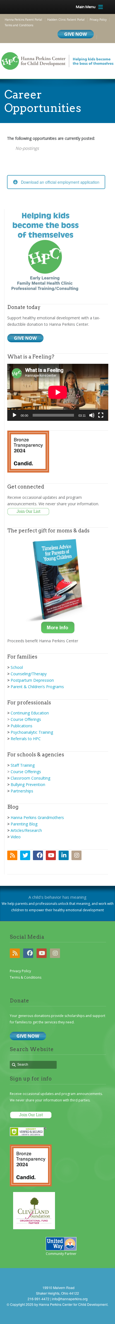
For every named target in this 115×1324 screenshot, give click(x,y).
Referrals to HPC (26, 738)
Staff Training (23, 765)
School (17, 667)
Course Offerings (26, 719)
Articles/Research (26, 830)
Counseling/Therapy (29, 673)
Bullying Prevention (28, 784)
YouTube (51, 855)
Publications (21, 725)
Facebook (38, 855)
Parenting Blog (24, 824)
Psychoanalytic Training (32, 732)
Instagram (76, 855)
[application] (57, 392)
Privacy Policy (20, 971)
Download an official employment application (60, 182)
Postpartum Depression (32, 680)
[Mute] (92, 415)
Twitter (25, 855)
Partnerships (22, 791)
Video (16, 836)
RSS (12, 855)
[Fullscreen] (101, 415)
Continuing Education (30, 713)
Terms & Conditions (25, 977)
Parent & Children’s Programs (37, 686)
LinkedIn (64, 855)
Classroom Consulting (30, 778)
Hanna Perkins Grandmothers (37, 817)
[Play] (14, 415)
